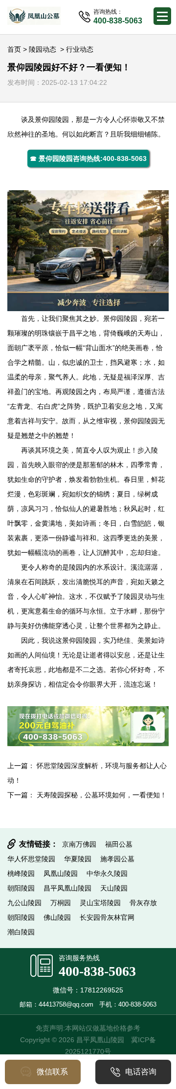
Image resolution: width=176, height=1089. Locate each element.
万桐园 (60, 903)
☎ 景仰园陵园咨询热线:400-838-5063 (88, 158)
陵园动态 (42, 49)
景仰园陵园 (52, 119)
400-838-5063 (97, 971)
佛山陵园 (57, 917)
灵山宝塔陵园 (100, 903)
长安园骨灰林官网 (107, 917)
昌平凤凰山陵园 (67, 888)
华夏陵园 (77, 859)
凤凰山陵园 (61, 873)
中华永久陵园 (107, 873)
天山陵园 (114, 888)
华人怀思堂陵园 (31, 859)
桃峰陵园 (21, 873)
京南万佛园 (79, 844)
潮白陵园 (21, 932)
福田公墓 (118, 844)
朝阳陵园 (21, 888)
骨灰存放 (143, 903)
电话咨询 (140, 1072)
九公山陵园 (24, 903)
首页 (14, 49)
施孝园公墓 (117, 859)
